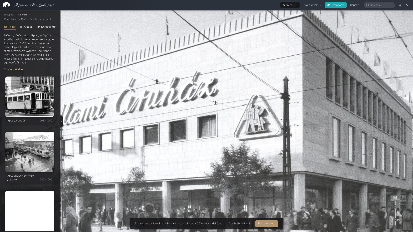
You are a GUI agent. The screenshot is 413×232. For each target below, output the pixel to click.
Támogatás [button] (337, 5)
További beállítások (240, 223)
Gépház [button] (354, 5)
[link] (27, 5)
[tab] (11, 27)
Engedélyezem (266, 223)
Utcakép (373, 13)
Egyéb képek (310, 5)
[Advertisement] (29, 211)
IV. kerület (22, 14)
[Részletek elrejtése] (61, 121)
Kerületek (288, 5)
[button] (400, 5)
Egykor (354, 13)
